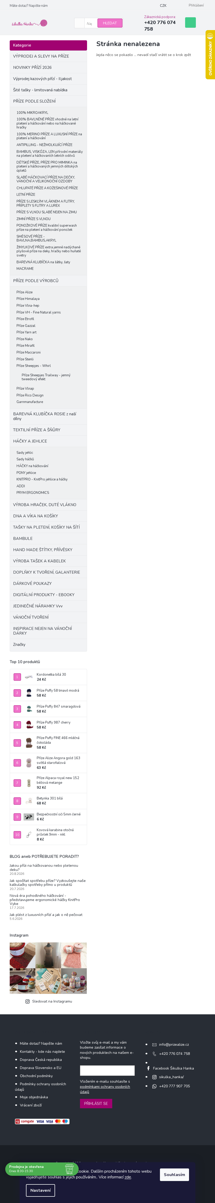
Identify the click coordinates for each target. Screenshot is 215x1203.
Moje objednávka (34, 1097)
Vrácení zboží (31, 1105)
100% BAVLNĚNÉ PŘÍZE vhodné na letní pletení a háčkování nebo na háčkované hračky (47, 123)
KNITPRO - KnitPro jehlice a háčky (42, 479)
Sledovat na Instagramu (52, 1001)
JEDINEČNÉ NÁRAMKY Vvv (38, 606)
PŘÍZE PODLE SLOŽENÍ (34, 101)
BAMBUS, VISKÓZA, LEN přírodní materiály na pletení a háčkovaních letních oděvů (50, 153)
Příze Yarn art (26, 332)
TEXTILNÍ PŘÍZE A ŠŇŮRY (36, 430)
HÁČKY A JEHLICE (30, 441)
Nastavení (40, 1190)
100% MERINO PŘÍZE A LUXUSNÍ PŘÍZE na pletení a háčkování (49, 136)
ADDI (21, 486)
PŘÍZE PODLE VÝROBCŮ (35, 280)
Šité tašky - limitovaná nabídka (40, 90)
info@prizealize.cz (174, 1044)
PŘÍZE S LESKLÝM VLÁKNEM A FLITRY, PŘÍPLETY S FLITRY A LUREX (46, 203)
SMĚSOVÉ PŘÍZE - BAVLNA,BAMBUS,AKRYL (36, 238)
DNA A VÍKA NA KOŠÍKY (35, 516)
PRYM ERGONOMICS (33, 492)
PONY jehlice (26, 473)
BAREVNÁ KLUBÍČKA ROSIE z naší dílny (44, 416)
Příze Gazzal (26, 325)
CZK (163, 5)
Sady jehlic (25, 452)
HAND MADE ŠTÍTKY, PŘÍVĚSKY (42, 549)
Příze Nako (25, 339)
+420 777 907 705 (174, 1086)
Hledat (110, 23)
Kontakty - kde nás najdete (42, 1051)
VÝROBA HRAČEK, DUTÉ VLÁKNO (44, 504)
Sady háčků (25, 459)
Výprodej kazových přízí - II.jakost (42, 78)
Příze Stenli (25, 359)
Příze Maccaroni (29, 352)
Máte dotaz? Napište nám (29, 5)
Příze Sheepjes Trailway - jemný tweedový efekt (46, 377)
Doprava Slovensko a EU (40, 1067)
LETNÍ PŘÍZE (26, 194)
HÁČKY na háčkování (32, 466)
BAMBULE (23, 538)
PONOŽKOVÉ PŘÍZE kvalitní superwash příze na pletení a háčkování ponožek (47, 227)
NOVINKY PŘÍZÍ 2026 (32, 67)
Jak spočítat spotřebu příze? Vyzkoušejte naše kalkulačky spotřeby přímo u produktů (48, 883)
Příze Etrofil (25, 319)
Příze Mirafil (26, 345)
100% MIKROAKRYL (32, 112)
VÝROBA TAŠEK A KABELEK (39, 561)
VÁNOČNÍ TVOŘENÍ (31, 617)
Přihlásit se (96, 1103)
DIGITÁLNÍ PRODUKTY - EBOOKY (43, 594)
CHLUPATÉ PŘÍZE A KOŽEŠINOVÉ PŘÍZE (47, 188)
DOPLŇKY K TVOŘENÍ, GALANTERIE (46, 572)
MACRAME (25, 268)
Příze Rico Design (30, 395)
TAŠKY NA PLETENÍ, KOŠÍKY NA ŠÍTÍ (46, 527)
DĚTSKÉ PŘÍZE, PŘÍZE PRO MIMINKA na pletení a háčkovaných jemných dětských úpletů (47, 166)
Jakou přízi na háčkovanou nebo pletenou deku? (44, 868)
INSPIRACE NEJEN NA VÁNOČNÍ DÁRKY (42, 631)
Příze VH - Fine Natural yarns (39, 312)
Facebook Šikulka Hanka (173, 1068)
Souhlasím (174, 1175)
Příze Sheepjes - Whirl (34, 365)
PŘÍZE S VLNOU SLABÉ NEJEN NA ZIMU (47, 212)
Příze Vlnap (25, 388)
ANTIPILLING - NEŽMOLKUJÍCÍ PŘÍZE (44, 145)
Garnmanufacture (30, 402)
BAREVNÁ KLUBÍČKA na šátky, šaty (43, 262)
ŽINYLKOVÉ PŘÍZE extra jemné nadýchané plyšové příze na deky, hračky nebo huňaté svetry (49, 251)
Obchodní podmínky (36, 1075)
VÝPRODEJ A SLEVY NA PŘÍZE (41, 56)
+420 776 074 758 (174, 1053)
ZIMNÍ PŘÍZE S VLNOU (34, 219)
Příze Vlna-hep (28, 305)
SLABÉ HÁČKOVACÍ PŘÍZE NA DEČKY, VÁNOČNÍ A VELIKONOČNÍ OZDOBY (46, 179)
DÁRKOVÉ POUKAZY (32, 583)
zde (128, 1177)
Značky (19, 644)
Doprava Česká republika (41, 1059)
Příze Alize (25, 292)
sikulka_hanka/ (171, 1077)
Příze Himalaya (28, 298)
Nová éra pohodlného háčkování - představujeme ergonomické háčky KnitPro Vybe (45, 900)
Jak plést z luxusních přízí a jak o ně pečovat (46, 915)
